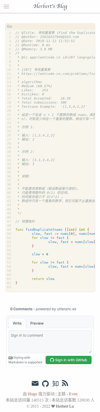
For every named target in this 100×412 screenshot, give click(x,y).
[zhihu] (55, 384)
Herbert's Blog (50, 6)
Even (73, 394)
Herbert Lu (65, 406)
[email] (35, 383)
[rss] (65, 384)
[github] (45, 384)
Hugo (32, 394)
